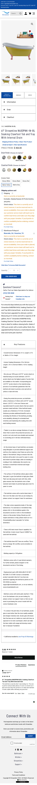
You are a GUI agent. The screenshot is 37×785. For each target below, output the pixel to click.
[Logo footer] (22, 780)
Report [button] (19, 693)
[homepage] (5, 13)
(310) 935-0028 (10, 1)
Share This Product (25, 142)
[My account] (26, 13)
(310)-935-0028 (8, 293)
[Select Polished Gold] (24, 157)
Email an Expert (8, 145)
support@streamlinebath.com (11, 3)
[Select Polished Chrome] (4, 157)
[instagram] (18, 749)
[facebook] (15, 749)
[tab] (20, 665)
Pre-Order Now (11, 276)
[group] (18, 649)
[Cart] (30, 13)
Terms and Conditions (18, 775)
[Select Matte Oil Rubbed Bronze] (29, 157)
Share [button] (23, 693)
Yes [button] (16, 693)
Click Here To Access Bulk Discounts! (13, 265)
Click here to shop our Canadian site (23, 298)
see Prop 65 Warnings (25, 636)
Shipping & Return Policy (10, 142)
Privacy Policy (18, 772)
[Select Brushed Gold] (14, 157)
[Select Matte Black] (19, 157)
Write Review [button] (19, 657)
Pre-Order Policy (8, 227)
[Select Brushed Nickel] (9, 157)
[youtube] (21, 749)
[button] (34, 46)
